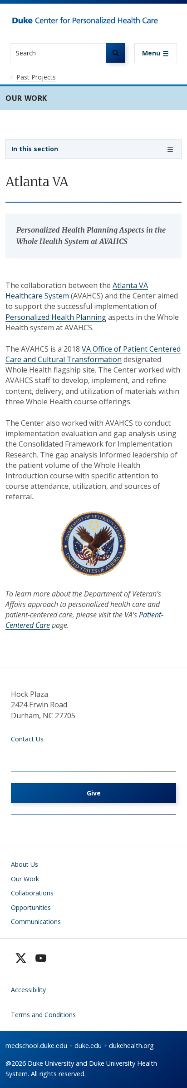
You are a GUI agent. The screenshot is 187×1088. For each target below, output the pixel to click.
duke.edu (88, 1045)
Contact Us (27, 739)
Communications (36, 921)
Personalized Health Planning (55, 317)
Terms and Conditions (43, 1014)
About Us (24, 864)
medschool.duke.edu (36, 1045)
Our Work (25, 878)
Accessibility (28, 989)
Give (94, 793)
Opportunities (31, 907)
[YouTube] (41, 958)
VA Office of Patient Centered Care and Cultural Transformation (93, 354)
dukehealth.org (131, 1045)
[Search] (115, 53)
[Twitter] (21, 958)
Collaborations (32, 893)
